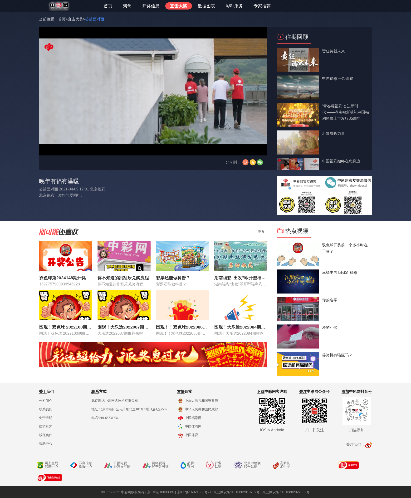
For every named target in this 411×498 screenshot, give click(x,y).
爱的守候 (329, 327)
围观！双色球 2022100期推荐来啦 (65, 327)
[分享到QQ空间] (253, 162)
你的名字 (329, 300)
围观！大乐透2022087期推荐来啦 (124, 327)
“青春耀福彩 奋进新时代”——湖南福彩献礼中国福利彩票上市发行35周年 (345, 112)
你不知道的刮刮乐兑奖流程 (123, 277)
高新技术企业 (285, 464)
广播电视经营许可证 (122, 464)
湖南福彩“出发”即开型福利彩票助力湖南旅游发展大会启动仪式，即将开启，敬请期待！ (240, 277)
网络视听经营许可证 (160, 464)
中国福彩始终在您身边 (341, 161)
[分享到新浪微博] (245, 162)
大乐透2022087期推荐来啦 (120, 333)
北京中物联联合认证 (252, 464)
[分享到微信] (261, 162)
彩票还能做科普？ (173, 277)
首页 (62, 19)
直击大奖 (75, 19)
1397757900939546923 (59, 284)
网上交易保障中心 (51, 464)
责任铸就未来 (333, 51)
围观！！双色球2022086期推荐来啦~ (182, 327)
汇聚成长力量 (333, 133)
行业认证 (218, 464)
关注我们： (355, 445)
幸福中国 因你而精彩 (339, 272)
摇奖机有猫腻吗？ (337, 355)
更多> (262, 231)
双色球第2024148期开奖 (62, 277)
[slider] (153, 146)
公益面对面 (94, 19)
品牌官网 (190, 464)
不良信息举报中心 (85, 464)
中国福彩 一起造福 (337, 78)
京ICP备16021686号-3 (194, 492)
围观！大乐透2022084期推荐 (240, 327)
